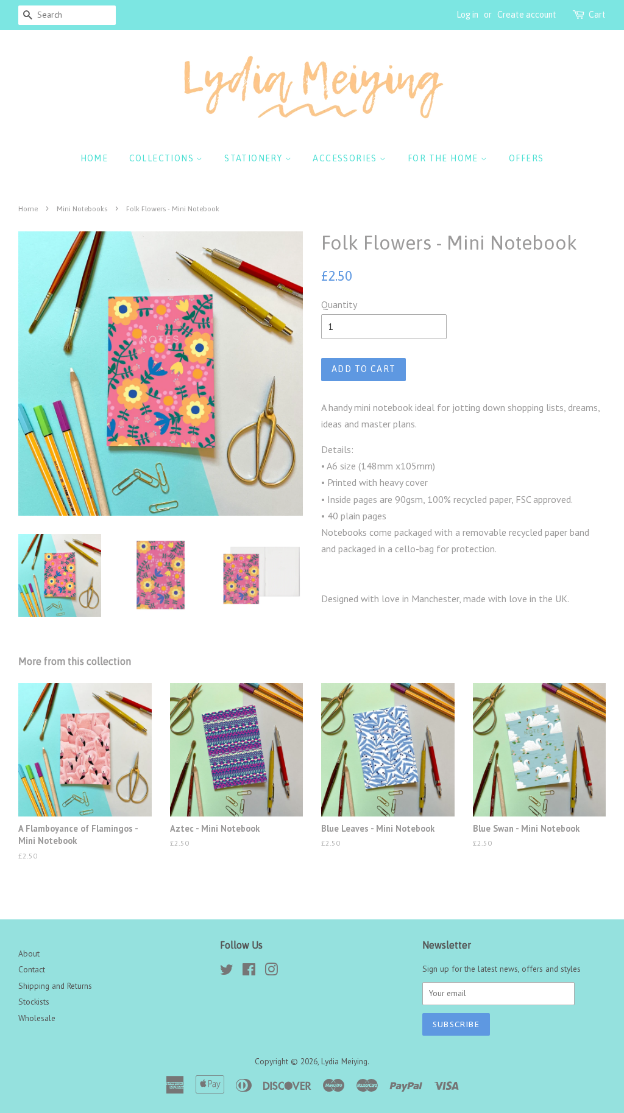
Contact (31, 969)
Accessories (346, 158)
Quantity (339, 304)
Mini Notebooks (82, 209)
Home (94, 158)
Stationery (254, 158)
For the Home (444, 158)
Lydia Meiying (344, 1061)
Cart (597, 14)
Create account (526, 14)
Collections (163, 158)
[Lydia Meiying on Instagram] (271, 971)
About (29, 953)
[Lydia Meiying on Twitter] (226, 971)
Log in (467, 14)
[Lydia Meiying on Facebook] (249, 971)
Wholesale (36, 1018)
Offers (526, 158)
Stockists (33, 1001)
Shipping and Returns (55, 985)
